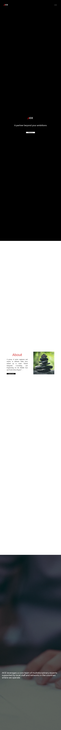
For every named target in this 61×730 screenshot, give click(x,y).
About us (30, 132)
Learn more (11, 373)
